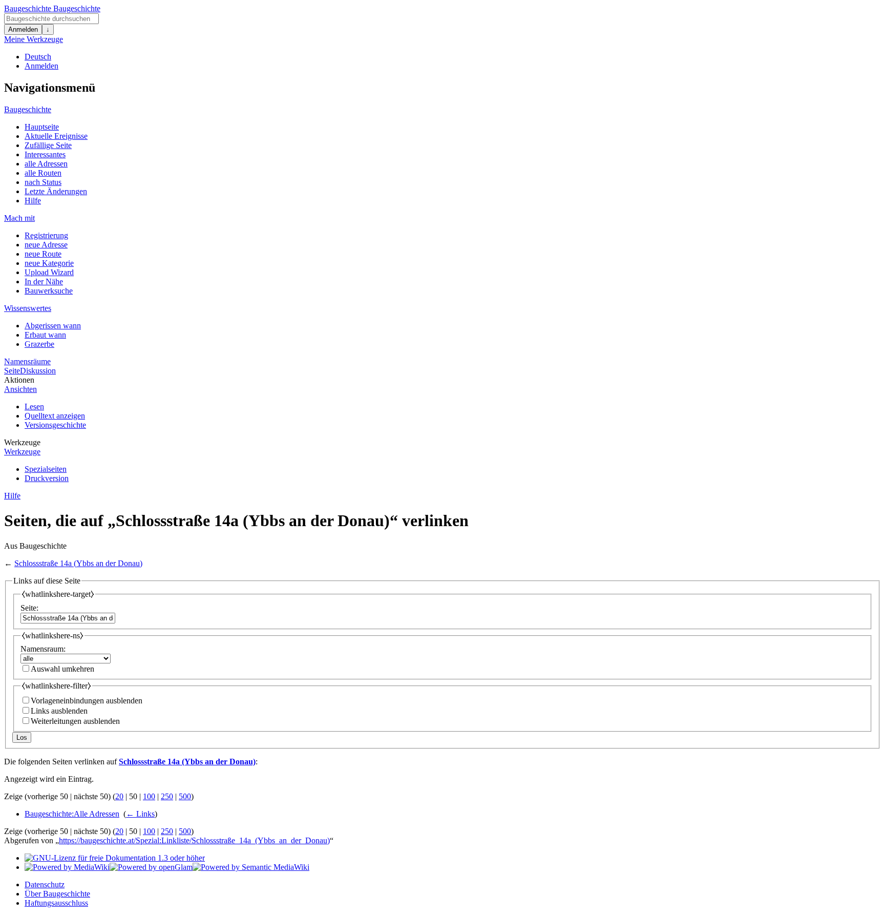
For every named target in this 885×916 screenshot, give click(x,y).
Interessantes (45, 154)
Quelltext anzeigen (55, 415)
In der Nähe (44, 281)
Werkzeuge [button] (22, 442)
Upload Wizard (49, 272)
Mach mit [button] (19, 218)
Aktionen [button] (19, 380)
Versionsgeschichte (55, 425)
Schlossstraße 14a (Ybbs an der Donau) (78, 563)
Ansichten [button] (20, 389)
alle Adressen (46, 163)
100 (149, 796)
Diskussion (38, 370)
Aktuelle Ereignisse (56, 136)
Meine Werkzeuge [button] (33, 39)
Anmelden (23, 29)
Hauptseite (42, 126)
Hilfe (33, 200)
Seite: (29, 607)
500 (185, 796)
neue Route (43, 253)
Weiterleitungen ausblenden (75, 721)
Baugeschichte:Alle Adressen (72, 813)
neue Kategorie (49, 263)
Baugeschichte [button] (27, 109)
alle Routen (43, 173)
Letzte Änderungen (56, 191)
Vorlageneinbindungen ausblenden (86, 700)
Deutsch (38, 56)
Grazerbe (39, 344)
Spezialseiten (46, 469)
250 (167, 796)
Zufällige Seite (48, 145)
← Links (140, 813)
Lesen (34, 406)
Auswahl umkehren (62, 668)
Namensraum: (43, 648)
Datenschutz (45, 884)
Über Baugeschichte (57, 893)
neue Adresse (46, 244)
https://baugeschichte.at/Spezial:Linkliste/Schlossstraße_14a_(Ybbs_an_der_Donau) (194, 840)
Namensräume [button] (27, 361)
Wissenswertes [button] (27, 308)
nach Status (43, 182)
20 (119, 796)
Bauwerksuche (49, 290)
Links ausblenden (59, 710)
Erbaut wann (45, 334)
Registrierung (46, 235)
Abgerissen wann (53, 325)
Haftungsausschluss (56, 903)
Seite (12, 370)
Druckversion (47, 478)
